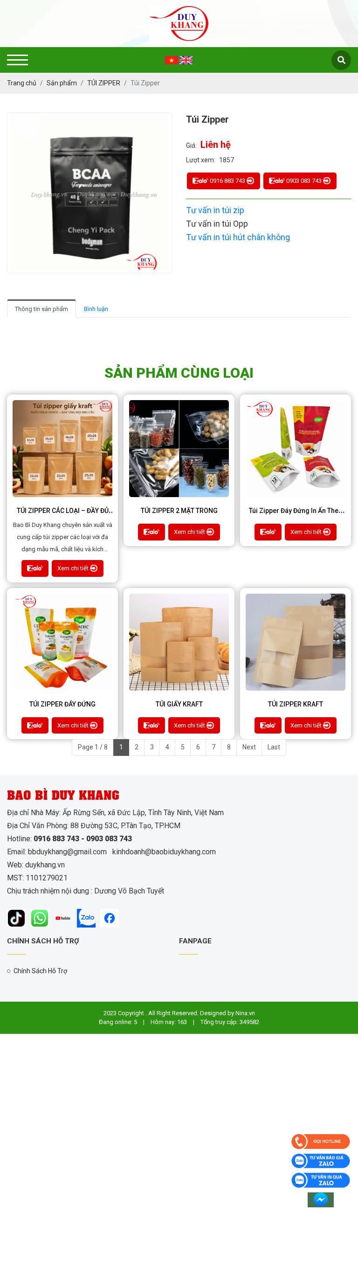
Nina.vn (245, 1013)
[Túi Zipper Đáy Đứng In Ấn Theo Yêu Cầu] (295, 448)
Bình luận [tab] (96, 308)
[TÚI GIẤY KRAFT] (179, 642)
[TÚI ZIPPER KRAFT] (295, 642)
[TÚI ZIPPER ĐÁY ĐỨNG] (62, 642)
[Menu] (17, 60)
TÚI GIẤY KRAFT (179, 704)
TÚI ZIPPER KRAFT (295, 704)
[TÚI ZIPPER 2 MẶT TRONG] (179, 448)
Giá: (191, 145)
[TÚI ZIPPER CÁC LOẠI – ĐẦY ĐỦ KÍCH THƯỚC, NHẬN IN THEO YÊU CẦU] (62, 448)
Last (274, 747)
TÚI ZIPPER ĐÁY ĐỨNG (62, 704)
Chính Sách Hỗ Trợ (40, 971)
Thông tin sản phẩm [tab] (41, 308)
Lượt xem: (200, 160)
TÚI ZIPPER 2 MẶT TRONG (179, 510)
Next (249, 747)
